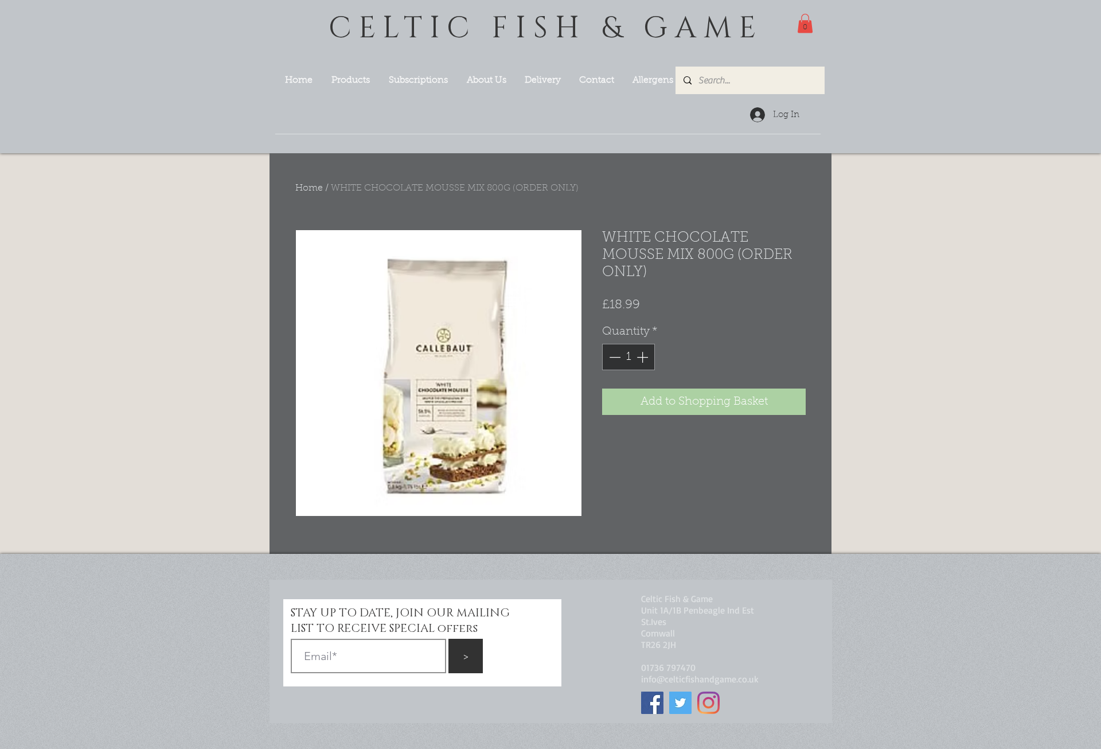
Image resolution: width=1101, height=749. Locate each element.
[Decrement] (613, 357)
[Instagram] (708, 703)
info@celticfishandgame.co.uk (700, 679)
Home (309, 188)
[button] (805, 23)
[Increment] (643, 357)
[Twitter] (680, 703)
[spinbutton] (628, 357)
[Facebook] (652, 703)
